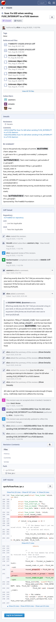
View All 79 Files (28, 91)
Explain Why (19, 415)
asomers (11, 100)
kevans (10, 124)
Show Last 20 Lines (42, 606)
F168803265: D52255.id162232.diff (21, 49)
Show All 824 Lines (27, 606)
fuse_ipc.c (11, 473)
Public (19, 20)
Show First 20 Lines (14, 492)
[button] (54, 3)
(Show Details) (44, 352)
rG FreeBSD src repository (14, 217)
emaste (11, 104)
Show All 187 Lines (29, 492)
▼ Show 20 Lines (43, 492)
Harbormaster (12, 260)
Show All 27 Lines (28, 543)
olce (18, 27)
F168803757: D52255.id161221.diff (21, 44)
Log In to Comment (14, 615)
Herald (9, 243)
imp (9, 108)
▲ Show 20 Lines (13, 606)
